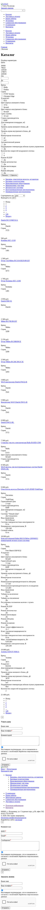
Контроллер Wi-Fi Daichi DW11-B (14, 402)
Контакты (9, 27)
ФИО (3, 831)
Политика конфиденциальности (13, 818)
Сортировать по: (7, 196)
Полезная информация (14, 805)
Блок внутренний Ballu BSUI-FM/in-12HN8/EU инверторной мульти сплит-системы (19, 539)
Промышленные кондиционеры (22, 789)
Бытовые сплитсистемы (19, 779)
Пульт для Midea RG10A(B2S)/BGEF (15, 261)
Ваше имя (5, 726)
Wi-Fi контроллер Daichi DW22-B (14, 382)
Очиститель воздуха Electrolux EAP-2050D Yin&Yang (22, 489)
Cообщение (6, 840)
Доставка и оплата (13, 16)
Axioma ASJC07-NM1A (10, 652)
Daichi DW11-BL (7, 422)
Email (3, 836)
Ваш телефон (6, 731)
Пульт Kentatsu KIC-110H (11, 281)
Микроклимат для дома (19, 783)
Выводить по (6, 198)
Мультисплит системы (19, 785)
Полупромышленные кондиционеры (24, 787)
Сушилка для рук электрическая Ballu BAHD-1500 (21, 443)
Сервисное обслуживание (16, 23)
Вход (3, 769)
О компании (10, 25)
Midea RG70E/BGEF (9, 321)
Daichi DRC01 (6, 301)
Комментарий (6, 735)
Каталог (9, 14)
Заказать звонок (7, 8)
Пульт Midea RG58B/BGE (11, 341)
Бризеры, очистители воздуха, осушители (26, 777)
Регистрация (12, 769)
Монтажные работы (13, 797)
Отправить (5, 765)
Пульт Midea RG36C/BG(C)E (12, 362)
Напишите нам (7, 771)
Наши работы (11, 19)
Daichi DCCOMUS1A (9, 220)
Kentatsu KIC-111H (8, 240)
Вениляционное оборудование (22, 781)
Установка (10, 21)
